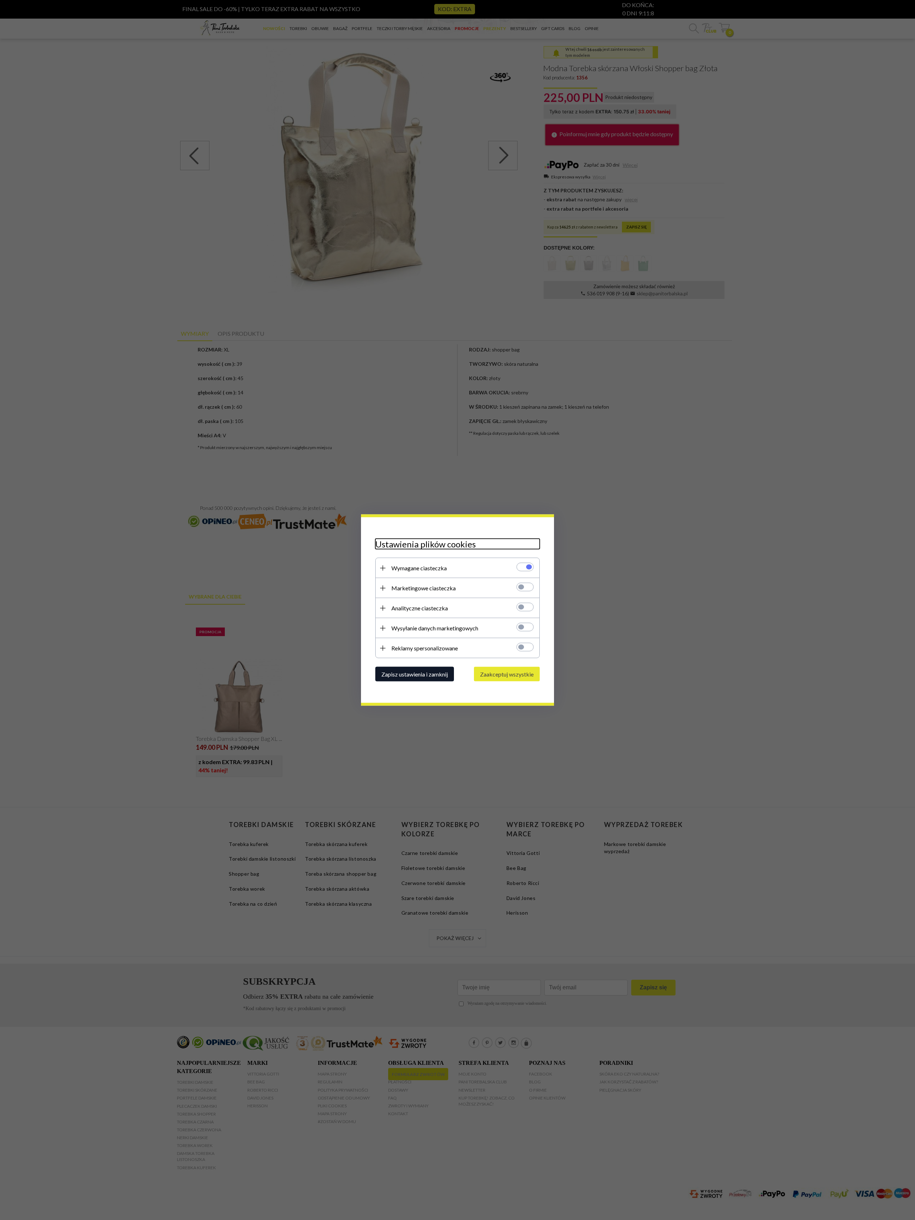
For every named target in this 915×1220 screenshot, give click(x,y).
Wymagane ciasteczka (419, 568)
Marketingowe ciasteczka (423, 588)
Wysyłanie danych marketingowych (434, 628)
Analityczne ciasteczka (419, 608)
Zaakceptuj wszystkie (507, 674)
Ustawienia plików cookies (425, 544)
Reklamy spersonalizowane (424, 648)
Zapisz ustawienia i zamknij (414, 674)
